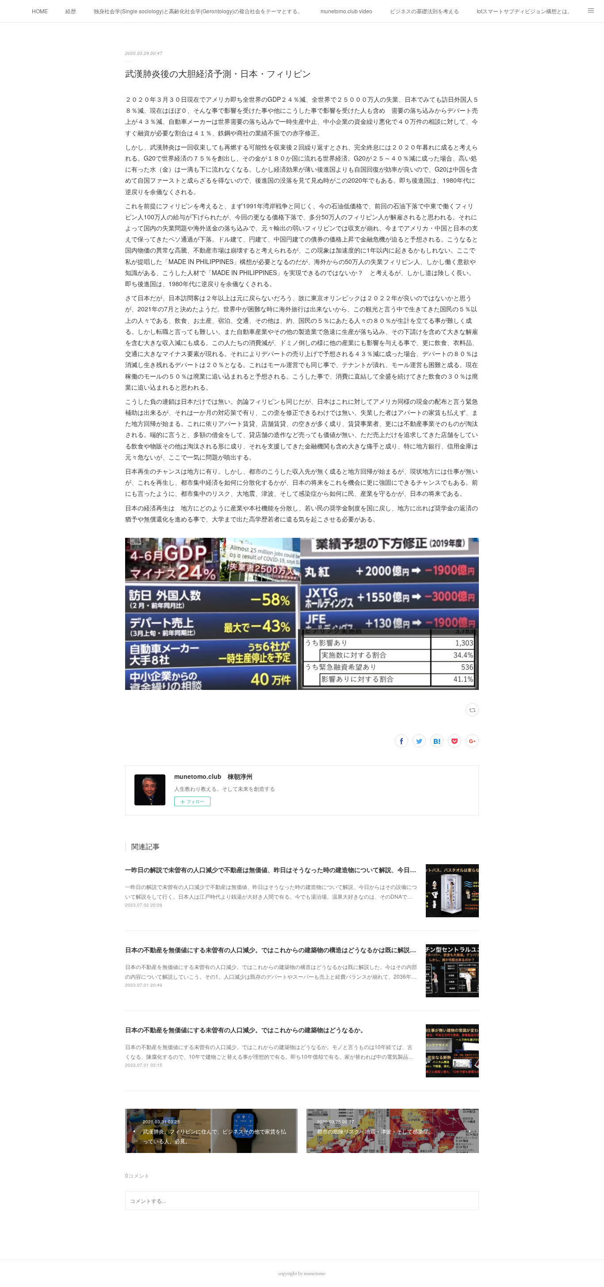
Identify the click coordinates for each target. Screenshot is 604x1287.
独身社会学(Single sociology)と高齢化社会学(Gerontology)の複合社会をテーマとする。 (198, 11)
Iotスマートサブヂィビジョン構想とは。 (525, 11)
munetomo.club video (346, 11)
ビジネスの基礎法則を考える (424, 11)
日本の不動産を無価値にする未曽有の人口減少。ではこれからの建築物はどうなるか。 (246, 1029)
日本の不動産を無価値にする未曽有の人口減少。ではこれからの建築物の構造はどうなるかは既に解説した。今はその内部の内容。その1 (315, 949)
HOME (40, 11)
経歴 (70, 11)
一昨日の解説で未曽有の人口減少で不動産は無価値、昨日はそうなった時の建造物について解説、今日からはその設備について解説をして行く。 (326, 869)
